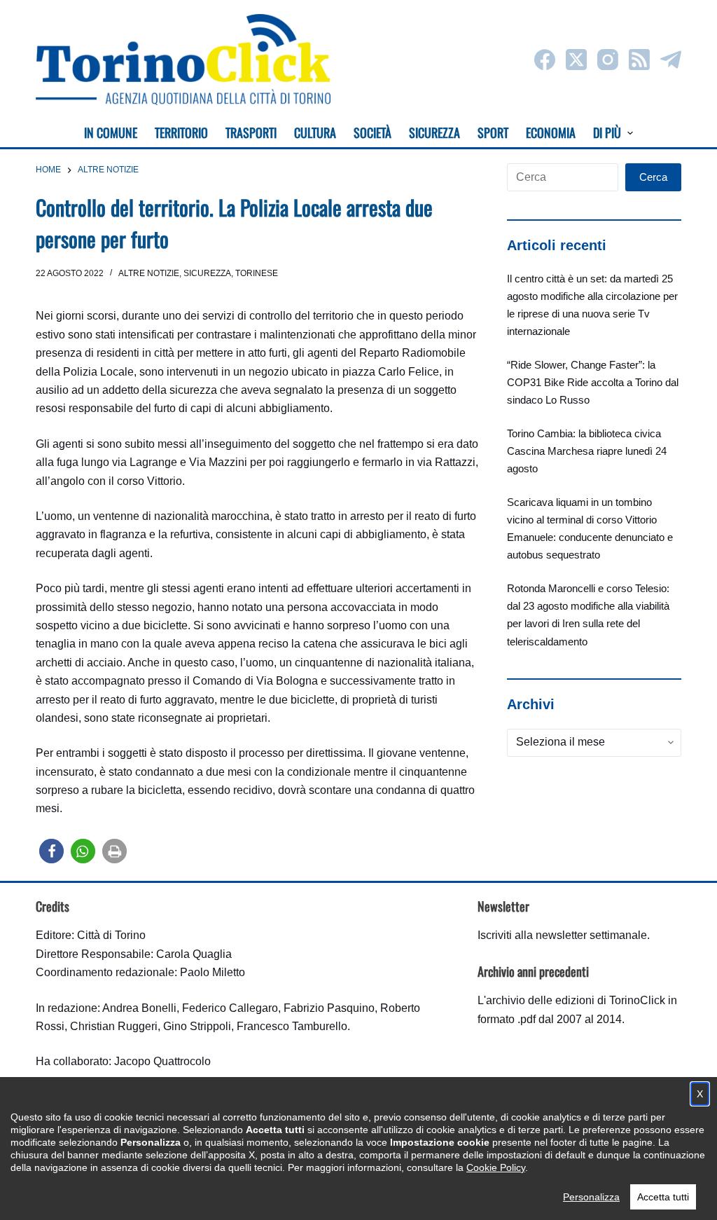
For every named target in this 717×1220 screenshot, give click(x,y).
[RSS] (639, 59)
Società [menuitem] (372, 132)
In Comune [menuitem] (110, 132)
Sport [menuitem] (493, 132)
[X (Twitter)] (576, 59)
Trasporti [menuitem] (251, 132)
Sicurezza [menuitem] (434, 132)
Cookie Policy (495, 1167)
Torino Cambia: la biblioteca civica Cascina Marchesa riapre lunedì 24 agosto (587, 450)
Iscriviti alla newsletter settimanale (562, 935)
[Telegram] (670, 59)
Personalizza (591, 1196)
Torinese (256, 273)
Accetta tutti (663, 1196)
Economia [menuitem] (551, 132)
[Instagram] (607, 59)
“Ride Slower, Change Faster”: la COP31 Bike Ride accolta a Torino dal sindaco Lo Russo (592, 382)
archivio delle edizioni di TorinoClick (575, 1000)
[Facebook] (544, 59)
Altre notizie (148, 273)
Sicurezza (207, 273)
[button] (51, 851)
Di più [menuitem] (607, 132)
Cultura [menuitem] (315, 132)
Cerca (653, 177)
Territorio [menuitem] (181, 132)
